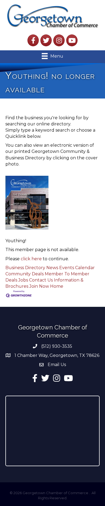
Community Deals (24, 273)
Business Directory (25, 267)
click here (31, 258)
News (52, 267)
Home (56, 286)
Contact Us (41, 280)
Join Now (39, 286)
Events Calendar (77, 267)
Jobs (23, 280)
